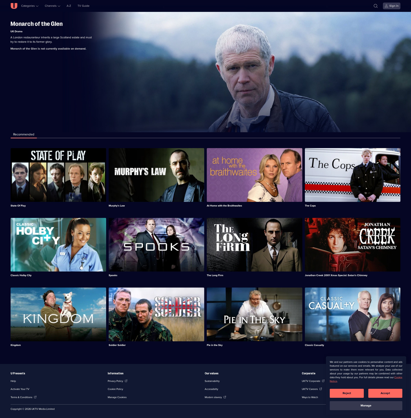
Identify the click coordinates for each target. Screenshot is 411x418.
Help (13, 381)
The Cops (310, 205)
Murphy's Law (117, 205)
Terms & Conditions (21, 397)
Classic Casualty (314, 345)
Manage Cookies (117, 397)
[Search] (375, 6)
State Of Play (18, 205)
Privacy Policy (115, 381)
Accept (385, 393)
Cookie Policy (115, 389)
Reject (347, 393)
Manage (366, 405)
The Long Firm (215, 275)
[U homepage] (14, 6)
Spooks (113, 275)
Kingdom (16, 345)
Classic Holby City (21, 275)
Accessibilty (211, 389)
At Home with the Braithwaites (224, 205)
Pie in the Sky (215, 345)
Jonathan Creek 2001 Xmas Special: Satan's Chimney (336, 275)
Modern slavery (213, 397)
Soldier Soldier (117, 345)
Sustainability (212, 381)
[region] (366, 385)
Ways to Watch (310, 397)
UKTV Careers (310, 389)
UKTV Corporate (311, 381)
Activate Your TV (20, 389)
